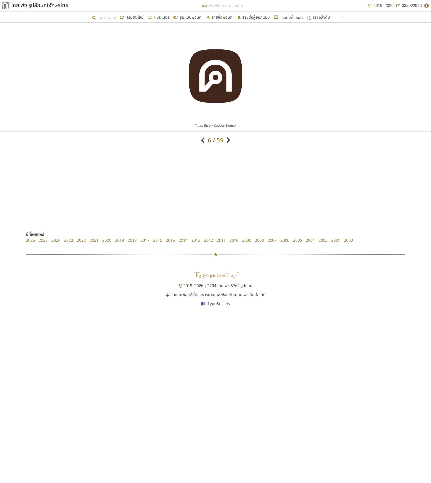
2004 (310, 240)
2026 (30, 240)
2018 (132, 240)
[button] (132, 17)
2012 (208, 240)
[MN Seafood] (228, 140)
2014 (183, 240)
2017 (144, 240)
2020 (106, 240)
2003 (323, 240)
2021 (94, 240)
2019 (119, 240)
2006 (284, 240)
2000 (348, 240)
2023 (68, 240)
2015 (170, 240)
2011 (221, 240)
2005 (297, 240)
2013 (195, 240)
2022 (81, 240)
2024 (55, 240)
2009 (246, 240)
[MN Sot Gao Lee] (203, 140)
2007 (272, 240)
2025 (43, 240)
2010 (233, 240)
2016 (157, 240)
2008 (259, 240)
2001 (335, 240)
